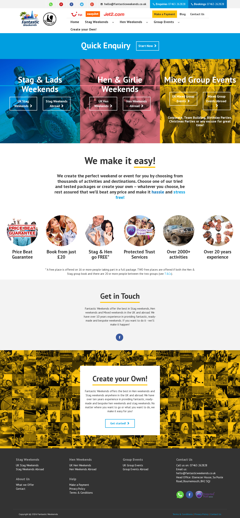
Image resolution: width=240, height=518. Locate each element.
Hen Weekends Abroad (136, 103)
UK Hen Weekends (101, 103)
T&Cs (167, 273)
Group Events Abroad (135, 469)
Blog (183, 14)
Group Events (164, 22)
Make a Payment (164, 14)
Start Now (146, 46)
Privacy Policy (77, 488)
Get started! (118, 423)
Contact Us (197, 14)
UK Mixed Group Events (183, 98)
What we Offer (25, 485)
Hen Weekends (131, 22)
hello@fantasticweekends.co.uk (196, 473)
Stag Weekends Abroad (57, 103)
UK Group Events (133, 465)
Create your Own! (83, 29)
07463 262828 (170, 4)
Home (74, 22)
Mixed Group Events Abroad (216, 98)
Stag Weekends (96, 22)
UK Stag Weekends (21, 103)
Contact (20, 488)
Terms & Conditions (81, 492)
